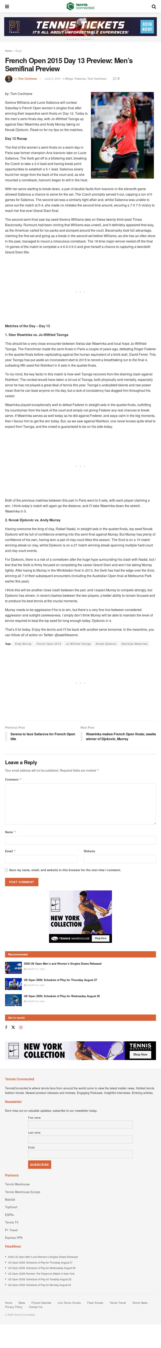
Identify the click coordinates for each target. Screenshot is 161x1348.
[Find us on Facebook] (6, 1027)
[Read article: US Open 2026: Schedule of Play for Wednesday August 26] (13, 1000)
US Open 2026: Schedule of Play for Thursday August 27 (60, 980)
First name (34, 1118)
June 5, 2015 (52, 78)
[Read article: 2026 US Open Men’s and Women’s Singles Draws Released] (13, 968)
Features (80, 78)
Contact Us (36, 1307)
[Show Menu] (7, 6)
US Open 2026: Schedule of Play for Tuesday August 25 (39, 1279)
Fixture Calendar (41, 1303)
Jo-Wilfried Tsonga (78, 643)
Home (8, 50)
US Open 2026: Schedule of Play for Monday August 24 (39, 1285)
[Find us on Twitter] (13, 1027)
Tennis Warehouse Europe (22, 1192)
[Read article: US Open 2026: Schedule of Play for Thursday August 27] (13, 984)
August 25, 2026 (35, 1001)
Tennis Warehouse (17, 1184)
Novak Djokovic (106, 643)
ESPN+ (9, 1215)
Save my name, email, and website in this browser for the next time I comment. (65, 870)
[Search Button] (154, 6)
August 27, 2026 (35, 969)
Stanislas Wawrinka (134, 643)
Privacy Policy (14, 1307)
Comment (13, 779)
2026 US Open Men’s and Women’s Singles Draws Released (62, 963)
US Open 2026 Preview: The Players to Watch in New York (41, 1273)
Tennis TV (11, 1222)
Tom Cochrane (27, 78)
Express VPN (13, 1237)
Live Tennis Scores (69, 1303)
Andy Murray (23, 643)
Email (10, 851)
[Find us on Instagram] (20, 1027)
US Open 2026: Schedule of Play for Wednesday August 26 (62, 996)
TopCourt (11, 1207)
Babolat (10, 1199)
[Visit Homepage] (80, 6)
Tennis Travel (118, 1303)
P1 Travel (11, 1230)
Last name (34, 1132)
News (21, 1303)
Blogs (18, 50)
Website (89, 851)
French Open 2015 (48, 643)
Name (10, 832)
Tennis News (140, 1303)
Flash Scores (95, 1303)
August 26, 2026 (35, 985)
